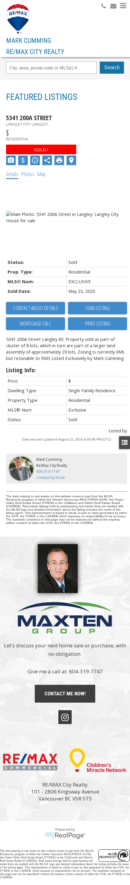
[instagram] (65, 717)
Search (112, 67)
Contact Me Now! (65, 694)
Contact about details (35, 308)
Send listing (97, 308)
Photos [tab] (27, 174)
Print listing (97, 323)
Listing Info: (21, 370)
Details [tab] (12, 174)
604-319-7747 (48, 471)
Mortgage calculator (35, 324)
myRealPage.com (65, 836)
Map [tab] (41, 174)
